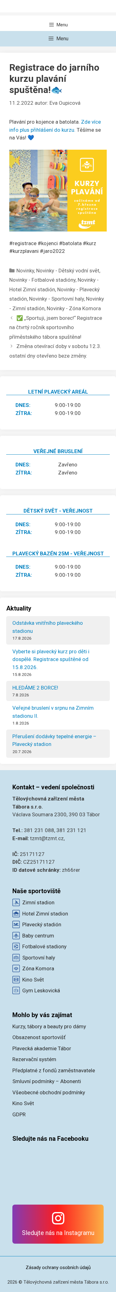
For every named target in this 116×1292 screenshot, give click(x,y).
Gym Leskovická (41, 990)
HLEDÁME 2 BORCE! (35, 688)
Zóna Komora (38, 968)
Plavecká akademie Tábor (41, 1048)
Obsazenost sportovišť (39, 1037)
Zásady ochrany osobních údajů (58, 1267)
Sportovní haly (38, 958)
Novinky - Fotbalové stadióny (42, 280)
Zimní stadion (38, 902)
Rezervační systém (34, 1059)
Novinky (25, 270)
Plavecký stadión (41, 924)
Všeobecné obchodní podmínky (48, 1092)
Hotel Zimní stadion (45, 914)
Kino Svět (33, 980)
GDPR (19, 1114)
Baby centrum (38, 936)
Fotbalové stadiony (44, 946)
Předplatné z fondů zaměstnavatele (53, 1070)
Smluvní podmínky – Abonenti (46, 1081)
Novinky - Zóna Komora (74, 308)
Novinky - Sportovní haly (56, 299)
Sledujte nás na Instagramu (58, 1233)
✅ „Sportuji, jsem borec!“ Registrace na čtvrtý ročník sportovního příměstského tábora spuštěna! (55, 327)
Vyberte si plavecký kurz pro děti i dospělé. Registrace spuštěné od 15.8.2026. (50, 659)
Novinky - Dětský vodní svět (67, 270)
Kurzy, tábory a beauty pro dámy (49, 1026)
